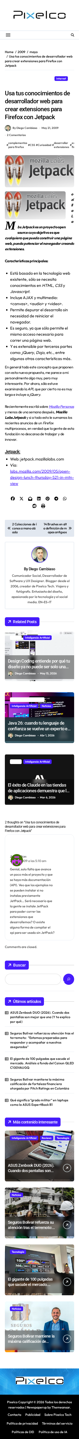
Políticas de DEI (23, 1432)
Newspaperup (37, 1407)
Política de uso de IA (52, 1432)
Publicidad (32, 1415)
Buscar (19, 965)
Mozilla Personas (61, 406)
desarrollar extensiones (61, 145)
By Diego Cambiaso (25, 128)
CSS (32, 145)
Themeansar (60, 1407)
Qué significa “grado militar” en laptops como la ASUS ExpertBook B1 (39, 1102)
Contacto (14, 1415)
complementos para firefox (17, 145)
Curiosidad (44, 145)
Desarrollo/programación (22, 78)
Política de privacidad (22, 1423)
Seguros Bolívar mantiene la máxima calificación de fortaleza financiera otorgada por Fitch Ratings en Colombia (39, 1084)
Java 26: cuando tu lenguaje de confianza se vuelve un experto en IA (39, 729)
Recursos (12, 84)
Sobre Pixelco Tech (58, 1415)
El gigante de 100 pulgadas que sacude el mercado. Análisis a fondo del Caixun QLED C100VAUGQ (42, 1063)
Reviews (46, 1138)
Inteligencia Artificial (37, 637)
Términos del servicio (57, 1423)
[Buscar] (68, 979)
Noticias (46, 706)
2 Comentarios (16, 135)
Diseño (47, 78)
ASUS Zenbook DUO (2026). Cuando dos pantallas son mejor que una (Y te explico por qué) (40, 1017)
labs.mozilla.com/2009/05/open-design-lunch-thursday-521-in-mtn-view (42, 477)
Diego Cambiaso (42, 569)
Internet (61, 78)
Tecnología (63, 1138)
